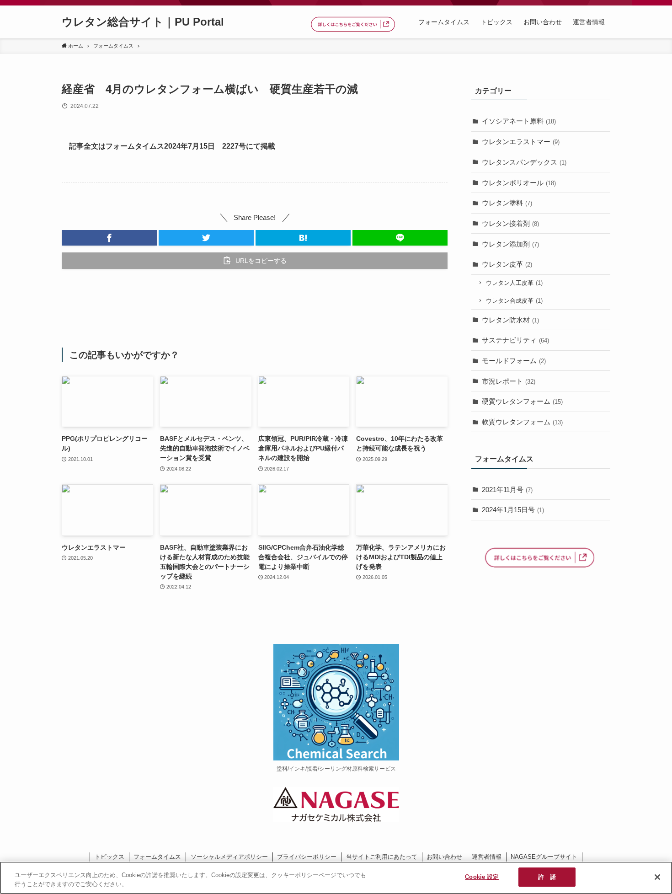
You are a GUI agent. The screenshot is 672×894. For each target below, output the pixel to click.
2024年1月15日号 (513, 510)
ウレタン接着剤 (510, 223)
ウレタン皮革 (507, 264)
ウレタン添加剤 (510, 244)
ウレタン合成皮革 (514, 300)
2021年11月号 (507, 489)
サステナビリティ (515, 340)
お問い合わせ (444, 856)
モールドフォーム (514, 360)
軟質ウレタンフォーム (522, 422)
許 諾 (547, 876)
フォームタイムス (157, 856)
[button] (109, 238)
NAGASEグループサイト (544, 856)
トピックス (109, 856)
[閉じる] (657, 877)
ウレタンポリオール (519, 183)
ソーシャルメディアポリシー (229, 856)
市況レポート (508, 381)
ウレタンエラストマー (521, 141)
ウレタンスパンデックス (524, 162)
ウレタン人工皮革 (514, 282)
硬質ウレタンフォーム (522, 401)
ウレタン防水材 (510, 320)
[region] (336, 878)
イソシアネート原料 (519, 121)
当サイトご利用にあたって (381, 856)
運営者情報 (486, 856)
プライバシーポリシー (306, 856)
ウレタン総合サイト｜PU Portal (143, 21)
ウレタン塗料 (507, 203)
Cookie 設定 (482, 876)
